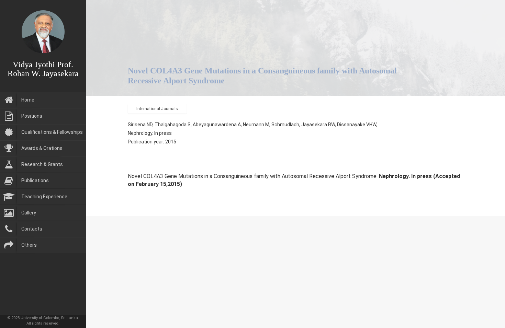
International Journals (157, 108)
